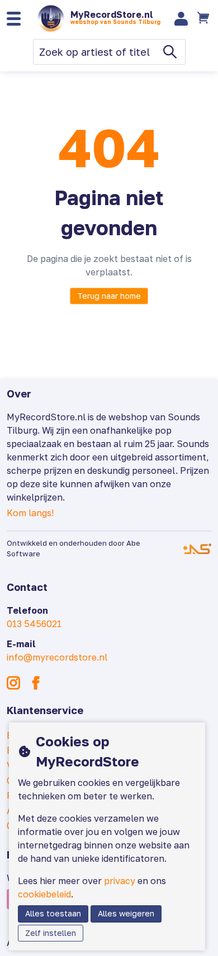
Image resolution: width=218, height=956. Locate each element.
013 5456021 (34, 623)
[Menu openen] (13, 18)
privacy (119, 880)
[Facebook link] (35, 683)
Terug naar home (109, 295)
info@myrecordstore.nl (57, 657)
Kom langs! (30, 512)
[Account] (181, 19)
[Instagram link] (13, 683)
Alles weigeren (126, 913)
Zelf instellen (50, 933)
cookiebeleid (44, 894)
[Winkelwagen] (204, 18)
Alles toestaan (53, 913)
